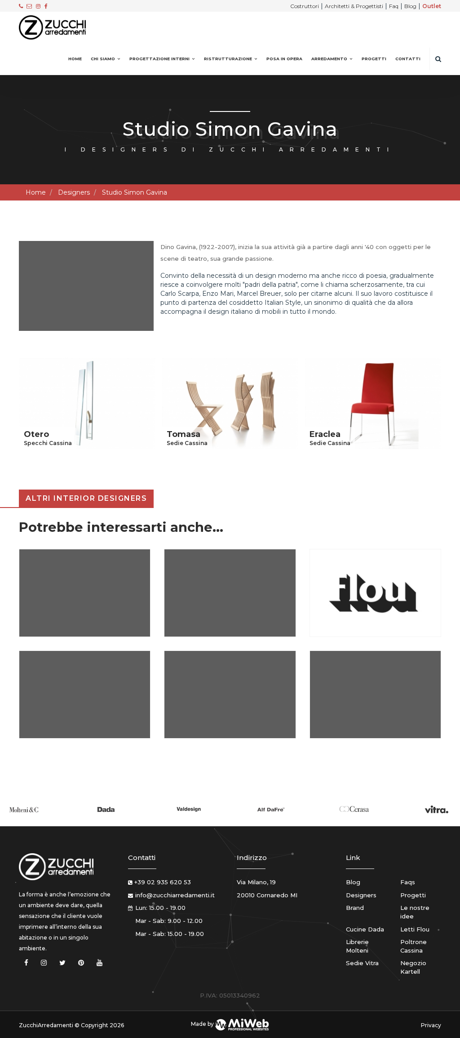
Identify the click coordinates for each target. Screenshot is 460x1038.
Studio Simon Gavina (134, 192)
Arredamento (329, 58)
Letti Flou (414, 929)
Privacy (431, 1025)
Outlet (431, 6)
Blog (410, 6)
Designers (74, 192)
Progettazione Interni (159, 58)
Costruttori (304, 6)
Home (75, 58)
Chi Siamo (103, 58)
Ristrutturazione (228, 58)
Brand (355, 907)
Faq (393, 6)
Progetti (374, 58)
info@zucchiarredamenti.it (175, 895)
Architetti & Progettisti (354, 6)
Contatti (407, 58)
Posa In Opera (284, 58)
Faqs (407, 882)
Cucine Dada (365, 929)
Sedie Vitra (362, 963)
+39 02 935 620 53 (162, 882)
